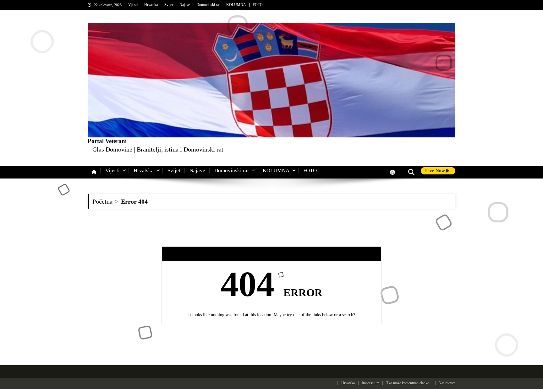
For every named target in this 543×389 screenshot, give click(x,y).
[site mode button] (395, 172)
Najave (184, 5)
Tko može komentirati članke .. (409, 383)
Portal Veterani (107, 141)
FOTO (258, 5)
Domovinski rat (208, 5)
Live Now (435, 170)
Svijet (168, 5)
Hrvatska (151, 5)
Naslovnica (447, 383)
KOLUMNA (236, 5)
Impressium (370, 383)
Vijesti (133, 5)
